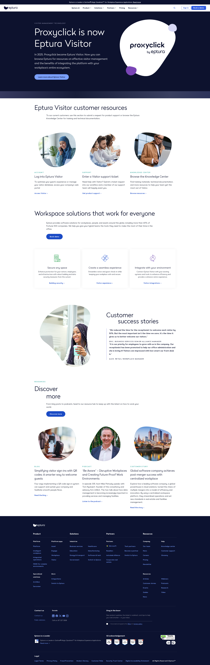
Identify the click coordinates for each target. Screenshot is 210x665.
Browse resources (137, 193)
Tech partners (130, 546)
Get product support (91, 193)
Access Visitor (40, 193)
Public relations (39, 620)
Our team (146, 546)
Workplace (55, 555)
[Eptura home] (11, 7)
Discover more (56, 414)
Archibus (36, 582)
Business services (76, 546)
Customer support (168, 551)
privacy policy (138, 624)
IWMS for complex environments (40, 565)
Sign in (186, 8)
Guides (145, 592)
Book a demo (198, 8)
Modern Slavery (82, 661)
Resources (132, 8)
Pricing (122, 8)
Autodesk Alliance (113, 555)
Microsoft (112, 546)
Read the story (136, 507)
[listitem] (53, 616)
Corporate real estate (112, 561)
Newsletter (147, 564)
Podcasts (164, 583)
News (145, 551)
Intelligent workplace (37, 552)
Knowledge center (168, 546)
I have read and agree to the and (126, 624)
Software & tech (94, 555)
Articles (146, 579)
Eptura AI (76, 8)
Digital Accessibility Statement (137, 661)
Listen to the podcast (91, 501)
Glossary (164, 555)
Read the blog (40, 495)
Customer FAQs (97, 661)
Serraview (37, 586)
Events (145, 588)
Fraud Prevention (66, 661)
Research (164, 588)
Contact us (38, 615)
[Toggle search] (174, 7)
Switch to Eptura (57, 583)
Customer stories (149, 583)
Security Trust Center (114, 661)
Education (73, 551)
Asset (53, 546)
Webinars (164, 579)
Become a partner (131, 551)
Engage (54, 551)
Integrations (56, 579)
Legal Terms (39, 661)
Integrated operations (37, 558)
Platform (36, 546)
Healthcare (92, 546)
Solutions (98, 8)
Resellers (109, 551)
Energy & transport (77, 555)
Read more (137, 2)
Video (163, 592)
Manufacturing (93, 551)
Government (74, 560)
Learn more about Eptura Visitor (51, 77)
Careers (146, 555)
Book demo (54, 236)
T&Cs (129, 624)
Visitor (53, 560)
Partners (110, 8)
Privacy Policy (52, 661)
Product (86, 8)
